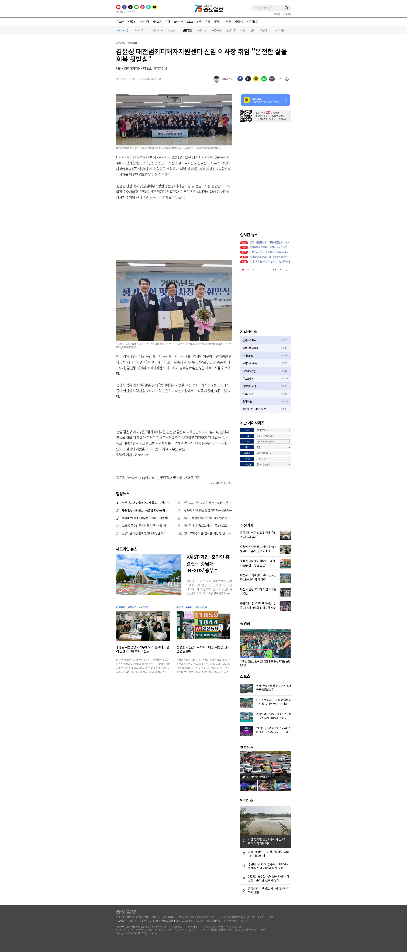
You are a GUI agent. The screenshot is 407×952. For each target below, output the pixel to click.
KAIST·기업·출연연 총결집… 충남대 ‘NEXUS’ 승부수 (208, 564)
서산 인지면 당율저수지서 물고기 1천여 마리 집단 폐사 (146, 503)
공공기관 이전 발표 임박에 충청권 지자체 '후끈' (146, 533)
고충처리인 (121, 920)
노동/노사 (216, 30)
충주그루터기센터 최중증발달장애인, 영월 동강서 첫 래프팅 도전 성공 (270, 255)
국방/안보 (265, 30)
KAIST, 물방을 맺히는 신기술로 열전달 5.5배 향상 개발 (207, 518)
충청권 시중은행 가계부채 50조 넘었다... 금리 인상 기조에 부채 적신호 (142, 649)
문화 (168, 21)
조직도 (147, 917)
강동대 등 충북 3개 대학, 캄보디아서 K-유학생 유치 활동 (270, 250)
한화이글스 (248, 394)
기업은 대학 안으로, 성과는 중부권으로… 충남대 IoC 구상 (207, 526)
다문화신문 (252, 21)
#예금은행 (143, 607)
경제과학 (144, 21)
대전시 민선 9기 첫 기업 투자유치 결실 (258, 591)
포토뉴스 (246, 747)
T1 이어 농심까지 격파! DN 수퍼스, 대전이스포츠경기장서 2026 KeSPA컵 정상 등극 (273, 729)
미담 (243, 30)
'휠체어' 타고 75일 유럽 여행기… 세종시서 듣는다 (207, 510)
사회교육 (157, 21)
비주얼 (217, 21)
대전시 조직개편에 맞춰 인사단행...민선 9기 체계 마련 (258, 577)
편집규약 (132, 920)
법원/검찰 (187, 30)
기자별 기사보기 (134, 917)
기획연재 (239, 21)
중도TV (120, 21)
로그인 (277, 14)
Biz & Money (248, 371)
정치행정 (131, 21)
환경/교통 (231, 30)
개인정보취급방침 (186, 917)
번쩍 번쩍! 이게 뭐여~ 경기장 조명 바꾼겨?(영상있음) (273, 687)
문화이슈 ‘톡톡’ (249, 363)
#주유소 (189, 607)
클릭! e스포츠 (249, 340)
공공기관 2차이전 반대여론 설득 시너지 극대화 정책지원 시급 (258, 605)
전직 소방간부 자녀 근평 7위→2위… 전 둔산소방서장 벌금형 (207, 503)
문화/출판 (247, 401)
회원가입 (287, 14)
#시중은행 (132, 607)
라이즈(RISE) (156, 30)
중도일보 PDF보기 (265, 917)
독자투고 (236, 917)
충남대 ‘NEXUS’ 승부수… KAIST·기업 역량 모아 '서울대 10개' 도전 (146, 518)
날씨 (253, 30)
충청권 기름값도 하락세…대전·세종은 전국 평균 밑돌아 (202, 649)
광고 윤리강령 (182, 920)
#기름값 (179, 607)
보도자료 (139, 30)
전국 (199, 21)
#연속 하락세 (201, 607)
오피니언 (178, 21)
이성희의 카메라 (250, 348)
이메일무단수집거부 (205, 917)
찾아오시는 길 (159, 917)
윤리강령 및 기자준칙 (149, 920)
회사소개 (120, 917)
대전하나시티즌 (250, 386)
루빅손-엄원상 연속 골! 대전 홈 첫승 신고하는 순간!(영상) (265, 663)
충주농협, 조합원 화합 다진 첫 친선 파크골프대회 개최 (270, 260)
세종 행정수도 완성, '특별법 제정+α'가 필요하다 (146, 510)
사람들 (227, 21)
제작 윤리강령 (167, 920)
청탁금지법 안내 (213, 920)
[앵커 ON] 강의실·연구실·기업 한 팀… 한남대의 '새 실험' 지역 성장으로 (207, 533)
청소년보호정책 (230, 920)
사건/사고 (172, 30)
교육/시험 (201, 30)
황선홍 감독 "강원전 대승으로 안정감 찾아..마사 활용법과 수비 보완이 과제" (273, 715)
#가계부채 (120, 607)
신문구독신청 (223, 917)
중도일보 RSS (248, 917)
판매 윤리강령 (197, 920)
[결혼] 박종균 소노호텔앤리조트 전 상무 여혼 (270, 241)
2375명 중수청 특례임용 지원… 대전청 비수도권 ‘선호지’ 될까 (146, 526)
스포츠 (189, 21)
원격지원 (243, 920)
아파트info (247, 355)
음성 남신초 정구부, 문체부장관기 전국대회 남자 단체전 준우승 (270, 246)
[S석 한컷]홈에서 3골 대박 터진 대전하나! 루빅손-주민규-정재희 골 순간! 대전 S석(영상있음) (273, 701)
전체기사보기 (278, 269)
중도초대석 (248, 378)
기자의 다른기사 (221, 483)
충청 (207, 21)
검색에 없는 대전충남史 (254, 409)
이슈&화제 (280, 30)
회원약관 (172, 917)
